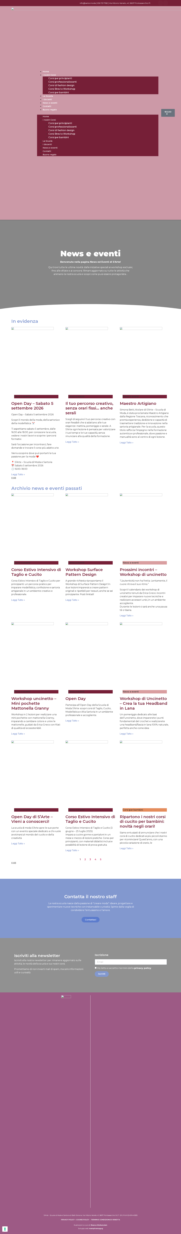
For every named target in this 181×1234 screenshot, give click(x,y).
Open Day (75, 698)
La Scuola (48, 96)
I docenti (47, 99)
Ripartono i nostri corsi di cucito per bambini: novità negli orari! (143, 821)
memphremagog (96, 1228)
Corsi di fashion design (61, 85)
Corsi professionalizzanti (62, 81)
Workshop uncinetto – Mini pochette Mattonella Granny (33, 703)
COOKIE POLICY (82, 1220)
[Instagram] (165, 3)
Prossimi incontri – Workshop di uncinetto (143, 572)
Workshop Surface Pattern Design (84, 572)
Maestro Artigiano (138, 403)
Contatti (47, 106)
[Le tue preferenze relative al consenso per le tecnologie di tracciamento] (5, 1229)
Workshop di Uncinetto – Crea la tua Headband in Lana (143, 703)
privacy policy (142, 968)
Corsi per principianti (60, 78)
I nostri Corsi (49, 75)
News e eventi (50, 103)
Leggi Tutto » (18, 474)
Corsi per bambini (58, 92)
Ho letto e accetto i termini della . (124, 968)
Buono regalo (50, 110)
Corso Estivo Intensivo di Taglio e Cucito (36, 572)
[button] (97, 113)
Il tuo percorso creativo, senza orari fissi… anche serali (89, 408)
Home (46, 71)
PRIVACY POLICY (68, 1220)
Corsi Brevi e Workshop (61, 89)
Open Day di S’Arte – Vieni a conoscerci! (32, 819)
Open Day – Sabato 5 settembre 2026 (32, 406)
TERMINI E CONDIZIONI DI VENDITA (105, 1220)
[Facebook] (160, 3)
